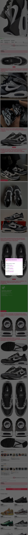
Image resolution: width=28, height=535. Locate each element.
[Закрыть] (21, 259)
